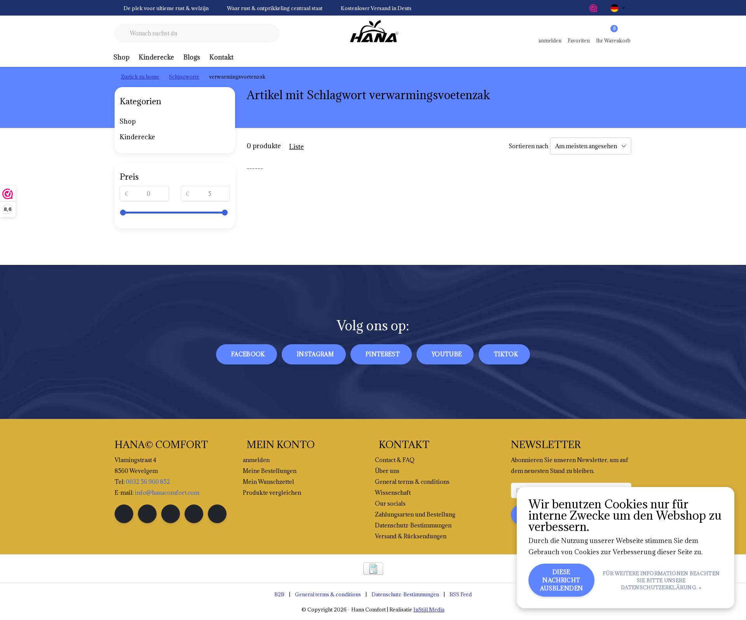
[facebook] (124, 513)
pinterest (383, 354)
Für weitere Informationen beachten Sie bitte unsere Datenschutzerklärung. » (661, 580)
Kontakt (221, 57)
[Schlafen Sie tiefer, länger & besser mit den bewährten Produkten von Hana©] (373, 33)
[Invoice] (373, 568)
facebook (248, 354)
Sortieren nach (528, 146)
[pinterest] (170, 513)
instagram (315, 354)
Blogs (191, 57)
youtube (447, 354)
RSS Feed (461, 594)
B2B (279, 594)
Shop (121, 57)
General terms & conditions (328, 594)
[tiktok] (217, 513)
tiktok (506, 354)
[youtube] (194, 513)
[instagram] (147, 513)
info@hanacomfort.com (167, 492)
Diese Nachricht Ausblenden (561, 580)
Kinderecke (156, 57)
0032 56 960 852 (148, 481)
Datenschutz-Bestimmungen (405, 594)
